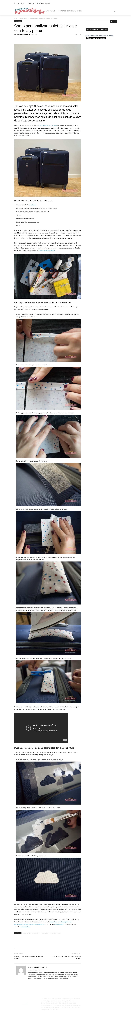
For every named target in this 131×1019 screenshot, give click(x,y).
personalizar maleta (55, 933)
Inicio (15, 18)
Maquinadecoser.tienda (47, 250)
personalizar (45, 933)
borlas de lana (25, 927)
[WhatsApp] (29, 39)
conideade (32, 205)
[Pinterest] (25, 39)
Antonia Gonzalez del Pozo (23, 34)
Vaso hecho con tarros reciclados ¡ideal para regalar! (67, 957)
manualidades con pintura (48, 125)
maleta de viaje (26, 933)
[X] (116, 3)
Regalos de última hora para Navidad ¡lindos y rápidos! (28, 957)
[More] (34, 39)
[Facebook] (113, 3)
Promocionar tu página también (106, 35)
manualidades (23, 18)
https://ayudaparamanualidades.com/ (37, 970)
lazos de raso (58, 924)
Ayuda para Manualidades (92, 35)
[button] (114, 11)
